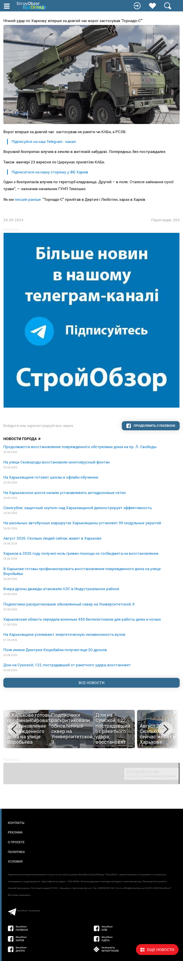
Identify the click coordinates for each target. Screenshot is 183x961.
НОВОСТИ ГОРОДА (22, 438)
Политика (16, 852)
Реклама (15, 832)
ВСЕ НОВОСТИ (91, 682)
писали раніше (28, 199)
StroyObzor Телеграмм (28, 910)
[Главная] (31, 6)
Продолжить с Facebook (154, 425)
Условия (15, 861)
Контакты (16, 823)
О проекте (16, 842)
